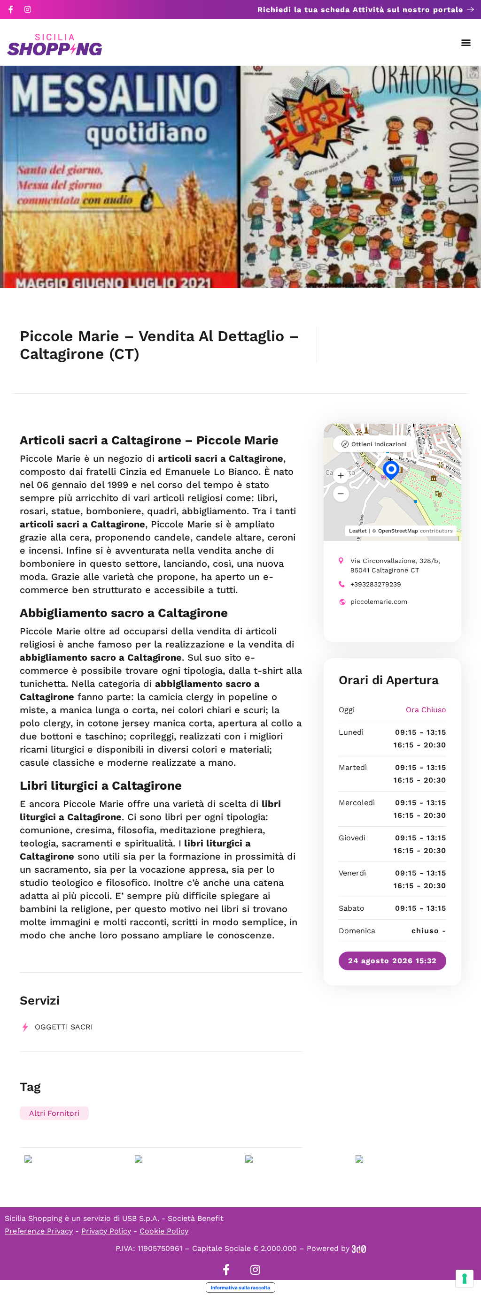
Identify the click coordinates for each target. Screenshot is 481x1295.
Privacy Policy (106, 1230)
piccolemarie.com (378, 601)
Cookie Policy (164, 1230)
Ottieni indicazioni (379, 444)
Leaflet (358, 531)
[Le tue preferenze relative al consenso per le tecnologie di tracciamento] (464, 1278)
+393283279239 (375, 584)
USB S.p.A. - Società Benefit (173, 1218)
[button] (466, 42)
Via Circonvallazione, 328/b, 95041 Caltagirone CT (395, 565)
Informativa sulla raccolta (240, 1287)
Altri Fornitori (54, 1113)
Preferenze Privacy (39, 1230)
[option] (120, 177)
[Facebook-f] (11, 9)
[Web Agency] (359, 1248)
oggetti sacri (64, 1026)
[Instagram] (27, 9)
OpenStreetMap (398, 531)
